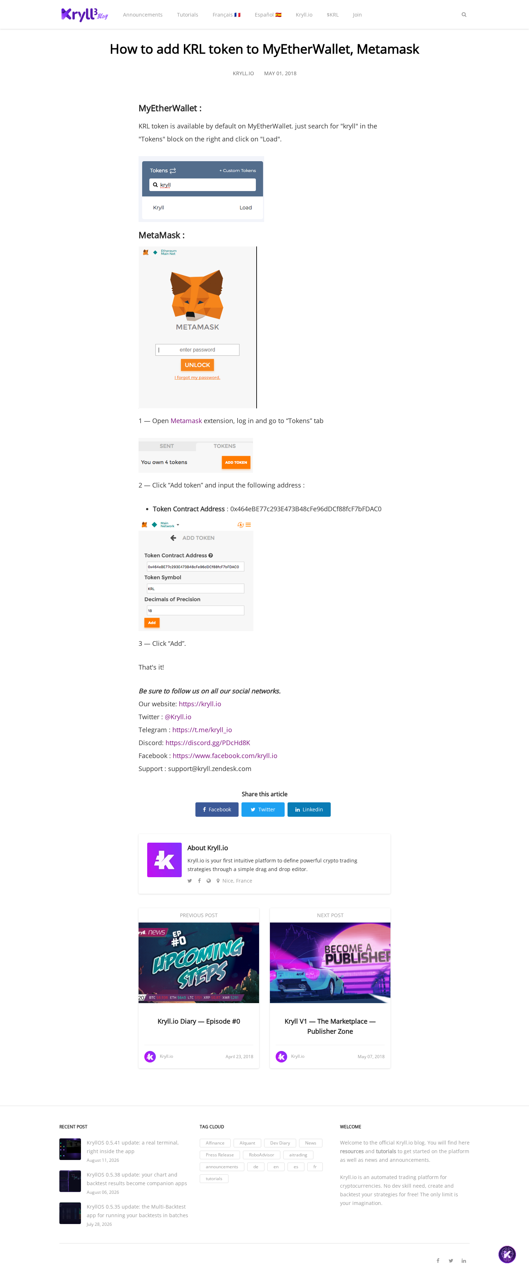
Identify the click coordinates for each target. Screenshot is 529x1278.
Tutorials (187, 14)
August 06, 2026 (103, 1192)
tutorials (214, 1178)
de (255, 1167)
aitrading (298, 1155)
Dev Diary (280, 1143)
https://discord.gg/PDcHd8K (208, 742)
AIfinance (215, 1143)
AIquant (247, 1143)
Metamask (186, 420)
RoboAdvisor (261, 1155)
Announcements (143, 14)
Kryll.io (304, 14)
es (296, 1167)
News (310, 1143)
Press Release (220, 1155)
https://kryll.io (200, 703)
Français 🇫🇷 (226, 14)
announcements (222, 1167)
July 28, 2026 (99, 1224)
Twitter (266, 809)
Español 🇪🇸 (268, 14)
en (276, 1167)
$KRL (333, 14)
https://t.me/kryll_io (201, 729)
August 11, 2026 (103, 1160)
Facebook (220, 809)
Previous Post (199, 915)
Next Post (330, 915)
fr (315, 1167)
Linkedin (313, 809)
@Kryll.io (178, 716)
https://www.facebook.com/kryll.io (225, 755)
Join (357, 14)
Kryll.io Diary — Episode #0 (199, 1021)
